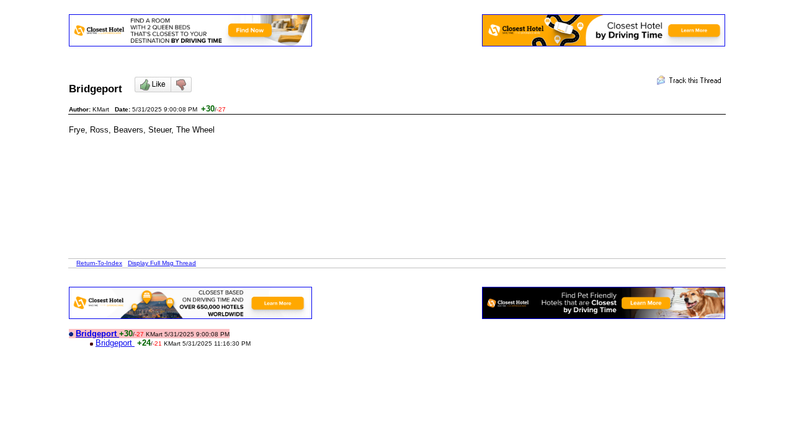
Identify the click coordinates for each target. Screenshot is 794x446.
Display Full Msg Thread (162, 263)
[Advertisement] (294, 162)
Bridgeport (115, 343)
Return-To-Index (99, 263)
